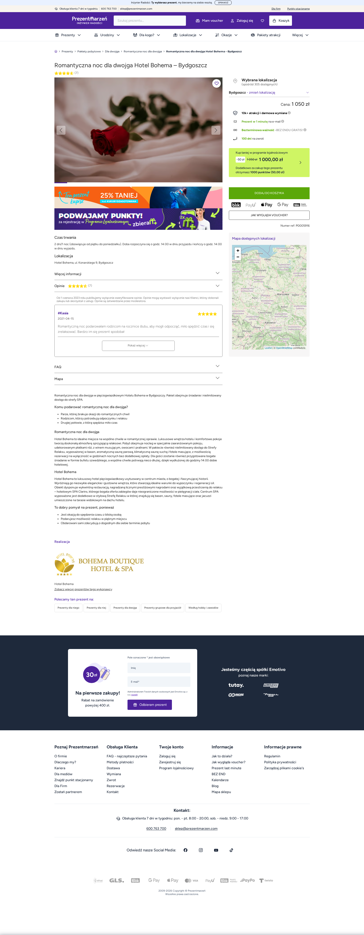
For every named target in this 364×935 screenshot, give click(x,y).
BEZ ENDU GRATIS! (289, 130)
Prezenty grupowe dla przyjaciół (162, 607)
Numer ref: (287, 225)
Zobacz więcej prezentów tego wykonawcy (83, 589)
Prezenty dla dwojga (125, 607)
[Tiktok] (231, 850)
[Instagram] (201, 850)
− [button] (238, 257)
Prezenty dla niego (68, 607)
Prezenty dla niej (96, 607)
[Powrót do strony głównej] (55, 51)
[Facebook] (185, 850)
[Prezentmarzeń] (89, 20)
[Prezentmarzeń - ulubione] (262, 21)
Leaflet (268, 347)
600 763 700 (156, 828)
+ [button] (238, 250)
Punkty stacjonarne (298, 8)
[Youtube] (216, 850)
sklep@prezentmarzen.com (136, 8)
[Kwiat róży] (138, 130)
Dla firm (276, 8)
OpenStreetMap (284, 347)
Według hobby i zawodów (203, 607)
